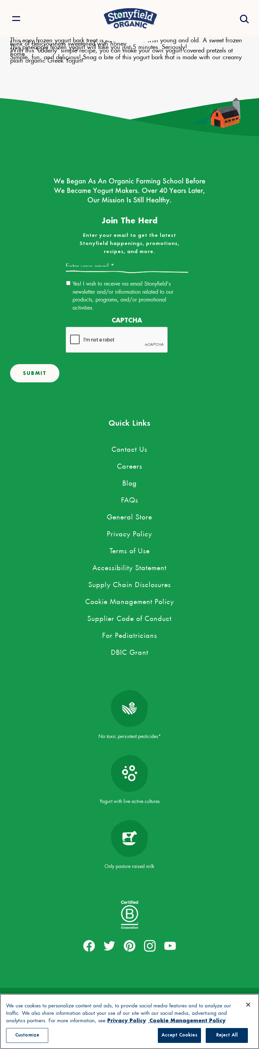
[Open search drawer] (243, 18)
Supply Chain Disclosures (129, 583)
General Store (129, 516)
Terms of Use (130, 550)
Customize (27, 1035)
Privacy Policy (129, 533)
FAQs (129, 499)
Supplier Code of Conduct (129, 617)
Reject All (227, 1035)
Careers (129, 465)
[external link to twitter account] (109, 946)
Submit (35, 373)
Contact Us (129, 448)
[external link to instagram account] (150, 946)
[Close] (248, 1004)
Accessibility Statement (129, 566)
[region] (129, 1021)
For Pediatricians (129, 634)
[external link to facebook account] (89, 946)
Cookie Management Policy (129, 600)
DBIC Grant (129, 651)
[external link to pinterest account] (130, 946)
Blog (129, 482)
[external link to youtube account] (170, 946)
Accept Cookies (179, 1035)
